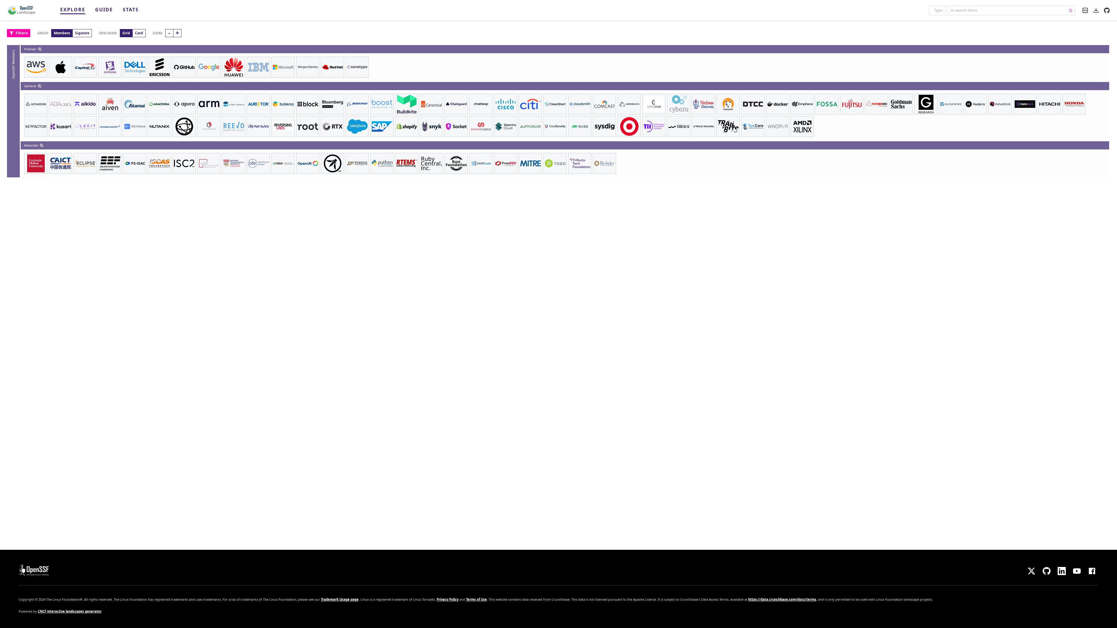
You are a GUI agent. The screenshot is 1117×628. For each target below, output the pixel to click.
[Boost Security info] (382, 104)
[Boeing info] (357, 104)
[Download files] (1096, 10)
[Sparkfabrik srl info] (480, 126)
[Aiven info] (110, 104)
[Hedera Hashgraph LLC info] (975, 104)
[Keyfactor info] (35, 126)
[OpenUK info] (307, 163)
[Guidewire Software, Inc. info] (950, 104)
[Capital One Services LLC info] (85, 67)
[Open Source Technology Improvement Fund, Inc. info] (184, 126)
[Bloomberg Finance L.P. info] (332, 104)
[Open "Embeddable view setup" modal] (1085, 9)
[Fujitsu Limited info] (851, 104)
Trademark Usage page (340, 599)
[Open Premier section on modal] (40, 49)
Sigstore (82, 33)
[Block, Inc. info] (307, 104)
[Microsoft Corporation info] (283, 67)
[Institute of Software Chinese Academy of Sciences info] (159, 163)
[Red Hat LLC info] (332, 67)
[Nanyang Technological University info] (233, 163)
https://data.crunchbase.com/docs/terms (782, 599)
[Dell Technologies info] (134, 67)
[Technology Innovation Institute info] (654, 126)
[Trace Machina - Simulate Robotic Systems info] (703, 126)
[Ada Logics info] (60, 104)
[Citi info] (530, 104)
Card (139, 33)
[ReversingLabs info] (283, 126)
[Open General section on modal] (40, 86)
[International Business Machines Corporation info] (258, 67)
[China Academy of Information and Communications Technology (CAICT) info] (60, 163)
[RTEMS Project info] (406, 163)
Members (62, 33)
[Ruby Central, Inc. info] (431, 163)
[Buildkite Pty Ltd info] (406, 104)
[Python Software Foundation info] (382, 163)
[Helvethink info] (1000, 104)
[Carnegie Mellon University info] (35, 163)
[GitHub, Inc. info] (184, 67)
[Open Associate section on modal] (42, 145)
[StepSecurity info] (555, 126)
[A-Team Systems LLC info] (233, 104)
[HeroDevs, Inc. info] (1024, 104)
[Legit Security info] (85, 126)
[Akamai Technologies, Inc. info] (134, 104)
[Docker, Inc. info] (777, 104)
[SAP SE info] (382, 126)
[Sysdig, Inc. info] (604, 126)
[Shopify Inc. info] (406, 126)
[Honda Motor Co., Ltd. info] (1074, 104)
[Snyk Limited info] (431, 126)
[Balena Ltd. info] (283, 104)
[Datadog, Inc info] (110, 67)
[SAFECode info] (480, 163)
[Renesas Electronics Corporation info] (258, 126)
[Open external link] (1107, 9)
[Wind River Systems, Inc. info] (777, 126)
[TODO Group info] (555, 163)
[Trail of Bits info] (728, 126)
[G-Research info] (926, 104)
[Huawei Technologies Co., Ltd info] (233, 67)
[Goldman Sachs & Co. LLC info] (901, 104)
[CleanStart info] (555, 104)
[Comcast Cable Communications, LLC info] (604, 104)
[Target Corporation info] (629, 126)
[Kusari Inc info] (60, 126)
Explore (72, 9)
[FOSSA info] (827, 104)
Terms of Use (476, 599)
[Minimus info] (134, 126)
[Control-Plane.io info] (629, 104)
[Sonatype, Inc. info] (357, 67)
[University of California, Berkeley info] (604, 163)
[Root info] (307, 126)
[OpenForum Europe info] (258, 163)
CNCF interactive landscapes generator (70, 611)
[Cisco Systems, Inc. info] (505, 104)
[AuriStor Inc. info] (258, 104)
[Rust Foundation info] (456, 163)
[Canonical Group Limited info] (431, 104)
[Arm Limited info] (209, 104)
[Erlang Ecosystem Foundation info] (110, 163)
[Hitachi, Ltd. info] (1049, 104)
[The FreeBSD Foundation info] (505, 163)
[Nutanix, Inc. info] (159, 126)
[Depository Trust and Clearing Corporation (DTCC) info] (752, 104)
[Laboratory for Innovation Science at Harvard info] (209, 163)
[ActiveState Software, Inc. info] (35, 104)
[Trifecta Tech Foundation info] (579, 163)
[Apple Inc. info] (60, 67)
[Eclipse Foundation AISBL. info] (85, 163)
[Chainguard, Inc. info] (456, 104)
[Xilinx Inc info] (802, 126)
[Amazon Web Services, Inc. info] (35, 67)
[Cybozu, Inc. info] (678, 104)
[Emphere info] (802, 104)
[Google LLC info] (209, 67)
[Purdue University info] (357, 163)
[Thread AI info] (678, 126)
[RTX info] (332, 126)
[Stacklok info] (530, 126)
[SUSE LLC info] (579, 126)
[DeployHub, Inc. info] (728, 104)
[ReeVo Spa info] (233, 126)
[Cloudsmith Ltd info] (579, 104)
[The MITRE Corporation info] (530, 163)
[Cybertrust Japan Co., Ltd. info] (654, 104)
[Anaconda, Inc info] (159, 104)
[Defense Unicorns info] (703, 104)
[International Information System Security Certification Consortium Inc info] (184, 163)
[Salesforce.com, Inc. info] (357, 126)
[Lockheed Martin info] (110, 126)
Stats (131, 9)
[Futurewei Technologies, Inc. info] (876, 104)
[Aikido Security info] (85, 104)
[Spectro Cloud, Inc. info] (505, 126)
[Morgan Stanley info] (307, 67)
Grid (126, 33)
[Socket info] (456, 126)
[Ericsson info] (159, 67)
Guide (104, 9)
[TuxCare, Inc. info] (752, 126)
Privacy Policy (447, 599)
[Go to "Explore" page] (24, 10)
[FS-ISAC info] (134, 163)
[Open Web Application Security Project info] (332, 163)
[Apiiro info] (184, 104)
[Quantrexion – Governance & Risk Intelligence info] (209, 126)
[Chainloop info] (480, 104)
